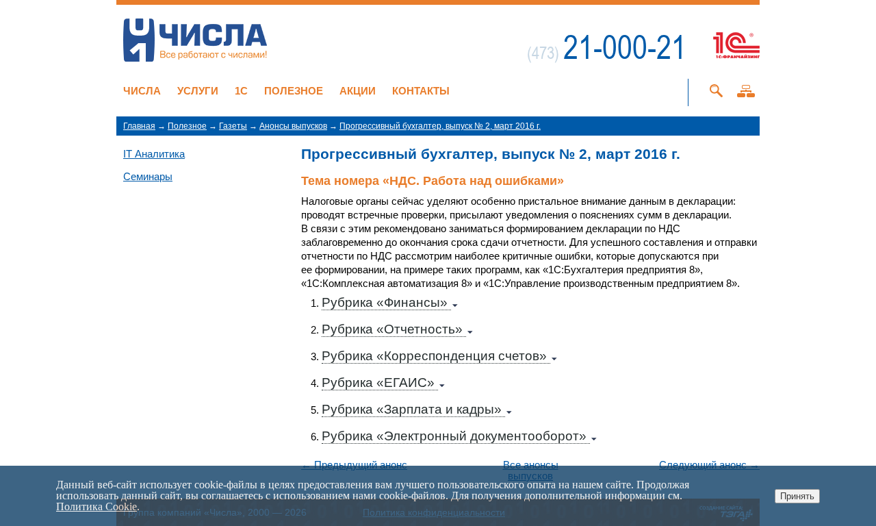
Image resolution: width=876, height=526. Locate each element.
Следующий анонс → (709, 465)
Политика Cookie (96, 506)
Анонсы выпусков (293, 126)
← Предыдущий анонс (354, 465)
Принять (797, 496)
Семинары (147, 176)
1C (241, 91)
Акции (357, 91)
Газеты (233, 126)
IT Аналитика (154, 154)
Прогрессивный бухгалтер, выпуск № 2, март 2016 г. (440, 126)
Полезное (293, 91)
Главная (139, 126)
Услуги (197, 91)
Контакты (421, 91)
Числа (142, 91)
